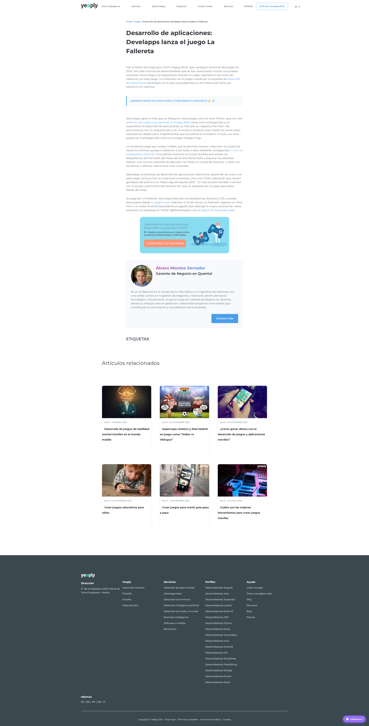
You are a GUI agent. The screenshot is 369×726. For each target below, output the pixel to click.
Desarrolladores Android (219, 646)
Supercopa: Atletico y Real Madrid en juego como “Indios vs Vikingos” (184, 434)
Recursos (228, 6)
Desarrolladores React (217, 682)
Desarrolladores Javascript (220, 599)
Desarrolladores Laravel (218, 605)
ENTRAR (248, 6)
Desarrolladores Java (217, 593)
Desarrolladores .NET (217, 617)
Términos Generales (188, 719)
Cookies (227, 719)
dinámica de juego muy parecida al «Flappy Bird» (158, 122)
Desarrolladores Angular (219, 587)
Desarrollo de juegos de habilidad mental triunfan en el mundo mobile (125, 434)
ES (296, 6)
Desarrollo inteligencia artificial (181, 605)
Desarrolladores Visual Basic (221, 635)
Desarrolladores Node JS (219, 611)
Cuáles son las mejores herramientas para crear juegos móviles (239, 513)
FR (93, 702)
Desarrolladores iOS (216, 652)
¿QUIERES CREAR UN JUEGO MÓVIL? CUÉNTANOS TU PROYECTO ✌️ (170, 100)
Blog (249, 611)
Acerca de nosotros (133, 587)
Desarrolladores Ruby (217, 629)
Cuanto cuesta (205, 6)
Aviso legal (170, 719)
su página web (160, 202)
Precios (251, 617)
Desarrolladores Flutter (218, 676)
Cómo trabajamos (111, 6)
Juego (137, 21)
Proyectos (181, 6)
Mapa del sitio (130, 605)
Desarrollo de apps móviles (179, 587)
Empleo (126, 599)
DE (99, 702)
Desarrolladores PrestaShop (221, 664)
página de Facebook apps (218, 210)
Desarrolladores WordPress (220, 658)
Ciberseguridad (172, 593)
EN (88, 702)
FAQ (249, 599)
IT (104, 702)
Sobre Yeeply (158, 6)
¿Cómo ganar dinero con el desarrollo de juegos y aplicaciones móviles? (241, 434)
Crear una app (255, 587)
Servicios (136, 6)
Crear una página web (259, 593)
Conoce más (225, 318)
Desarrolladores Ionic (217, 641)
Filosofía (127, 593)
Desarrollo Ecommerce (177, 599)
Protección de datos (210, 719)
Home (129, 21)
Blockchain (170, 629)
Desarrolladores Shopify (218, 670)
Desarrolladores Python (218, 623)
